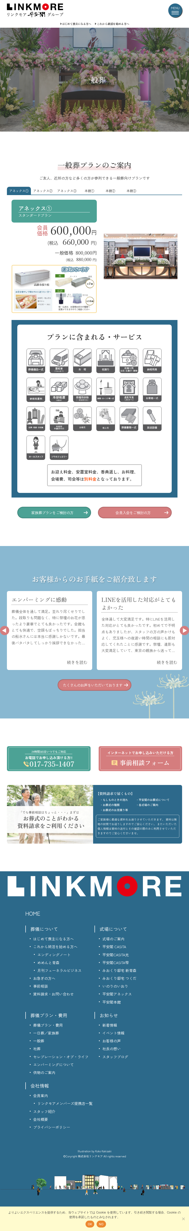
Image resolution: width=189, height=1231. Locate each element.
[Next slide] (184, 630)
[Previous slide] (4, 630)
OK (90, 1224)
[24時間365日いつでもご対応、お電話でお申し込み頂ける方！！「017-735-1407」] (49, 758)
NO (101, 1224)
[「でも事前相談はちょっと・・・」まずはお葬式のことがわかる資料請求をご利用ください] (94, 814)
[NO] (183, 1218)
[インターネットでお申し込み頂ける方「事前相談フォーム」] (140, 758)
